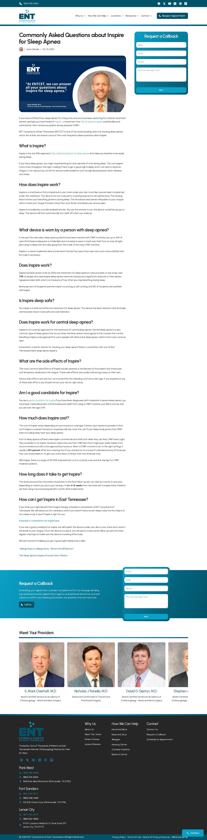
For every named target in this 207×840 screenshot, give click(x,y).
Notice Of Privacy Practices (156, 837)
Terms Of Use (134, 837)
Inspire (58, 121)
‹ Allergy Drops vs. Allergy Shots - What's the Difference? (46, 548)
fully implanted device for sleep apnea (70, 153)
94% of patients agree (92, 121)
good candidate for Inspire (42, 400)
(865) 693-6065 (31, 3)
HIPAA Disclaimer (180, 837)
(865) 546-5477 (30, 793)
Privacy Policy (118, 837)
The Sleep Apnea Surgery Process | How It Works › (43, 555)
